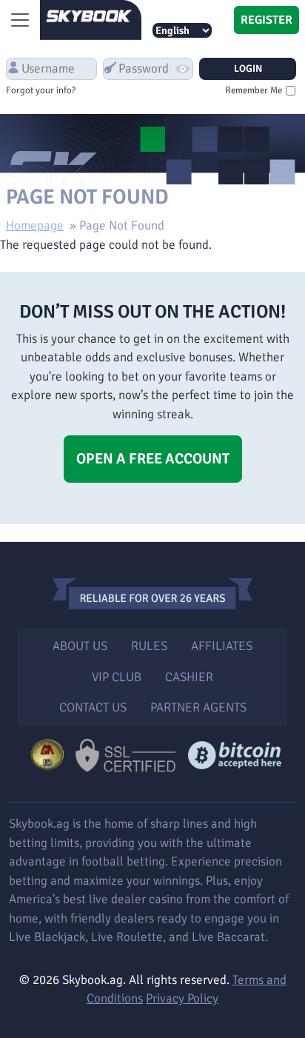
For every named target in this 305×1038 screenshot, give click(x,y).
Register (266, 20)
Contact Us (93, 707)
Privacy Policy (182, 998)
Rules (149, 646)
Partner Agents (198, 707)
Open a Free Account (152, 458)
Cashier (189, 677)
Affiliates (221, 646)
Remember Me (253, 90)
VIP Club (116, 677)
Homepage (35, 225)
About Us (80, 646)
